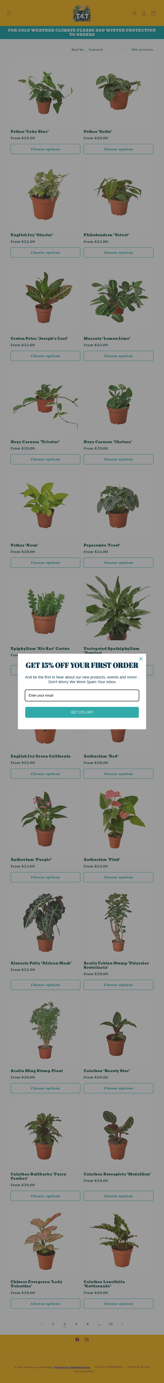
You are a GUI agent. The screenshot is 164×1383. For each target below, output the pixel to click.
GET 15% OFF (82, 712)
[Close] (141, 659)
